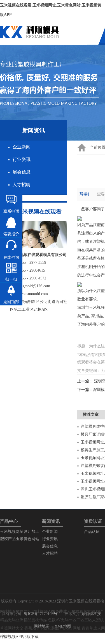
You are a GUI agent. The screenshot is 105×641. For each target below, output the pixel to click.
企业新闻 (22, 146)
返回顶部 (11, 302)
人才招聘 (22, 184)
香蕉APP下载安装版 (41, 628)
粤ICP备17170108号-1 (42, 614)
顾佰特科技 (91, 614)
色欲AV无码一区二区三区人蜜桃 (76, 620)
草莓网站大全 (12, 628)
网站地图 (8, 611)
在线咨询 (11, 257)
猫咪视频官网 (83, 611)
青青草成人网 (93, 628)
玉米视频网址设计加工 (19, 532)
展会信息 (22, 172)
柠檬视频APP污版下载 (19, 637)
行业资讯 (22, 159)
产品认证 (92, 532)
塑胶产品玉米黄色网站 (19, 539)
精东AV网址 (70, 628)
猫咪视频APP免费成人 (51, 611)
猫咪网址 (23, 611)
